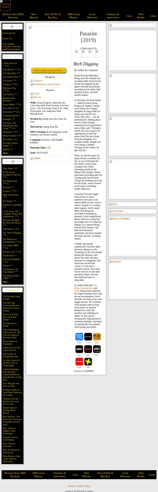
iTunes (57, 84)
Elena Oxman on (10, 342)
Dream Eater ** (10, 255)
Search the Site (8, 33)
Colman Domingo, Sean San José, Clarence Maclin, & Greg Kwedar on (12, 374)
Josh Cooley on (10, 355)
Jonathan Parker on (12, 392)
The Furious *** (10, 94)
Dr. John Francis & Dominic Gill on (11, 363)
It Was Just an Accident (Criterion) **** (12, 175)
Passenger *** (9, 119)
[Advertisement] (132, 50)
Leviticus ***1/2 (10, 84)
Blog (87, 486)
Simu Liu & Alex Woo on (10, 317)
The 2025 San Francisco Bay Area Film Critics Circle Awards (11, 307)
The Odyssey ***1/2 (12, 69)
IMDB (37, 158)
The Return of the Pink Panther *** (10, 270)
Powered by (78, 371)
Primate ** (7, 265)
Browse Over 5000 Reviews (15, 474)
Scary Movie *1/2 (10, 108)
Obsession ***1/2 (10, 132)
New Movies (34, 16)
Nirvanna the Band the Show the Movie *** (11, 223)
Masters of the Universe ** (9, 99)
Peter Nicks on (9, 431)
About (71, 486)
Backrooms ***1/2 (11, 112)
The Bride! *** (9, 201)
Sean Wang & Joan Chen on (11, 384)
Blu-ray (37, 97)
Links (153, 15)
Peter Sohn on (9, 444)
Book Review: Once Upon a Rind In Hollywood (11, 459)
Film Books (140, 16)
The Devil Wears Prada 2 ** (10, 144)
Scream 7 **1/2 (10, 191)
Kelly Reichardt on (11, 451)
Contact (79, 486)
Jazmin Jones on (10, 410)
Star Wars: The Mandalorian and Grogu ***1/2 (10, 125)
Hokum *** (8, 149)
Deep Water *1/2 (10, 139)
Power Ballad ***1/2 (12, 104)
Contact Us (7, 38)
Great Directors (92, 16)
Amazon (38, 80)
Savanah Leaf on (10, 438)
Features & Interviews (113, 16)
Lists (129, 15)
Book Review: (12, 420)
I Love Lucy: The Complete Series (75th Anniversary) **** (12, 214)
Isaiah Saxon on (12, 348)
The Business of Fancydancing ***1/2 (12, 240)
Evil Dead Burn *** (11, 73)
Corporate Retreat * (11, 115)
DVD (36, 93)
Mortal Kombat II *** (12, 135)
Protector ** (8, 187)
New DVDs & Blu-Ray (53, 16)
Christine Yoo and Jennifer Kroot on (10, 401)
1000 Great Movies (73, 16)
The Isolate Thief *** (12, 77)
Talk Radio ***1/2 (11, 229)
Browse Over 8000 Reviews (13, 16)
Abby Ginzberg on (12, 333)
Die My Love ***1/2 (12, 252)
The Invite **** (10, 80)
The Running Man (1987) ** (11, 276)
